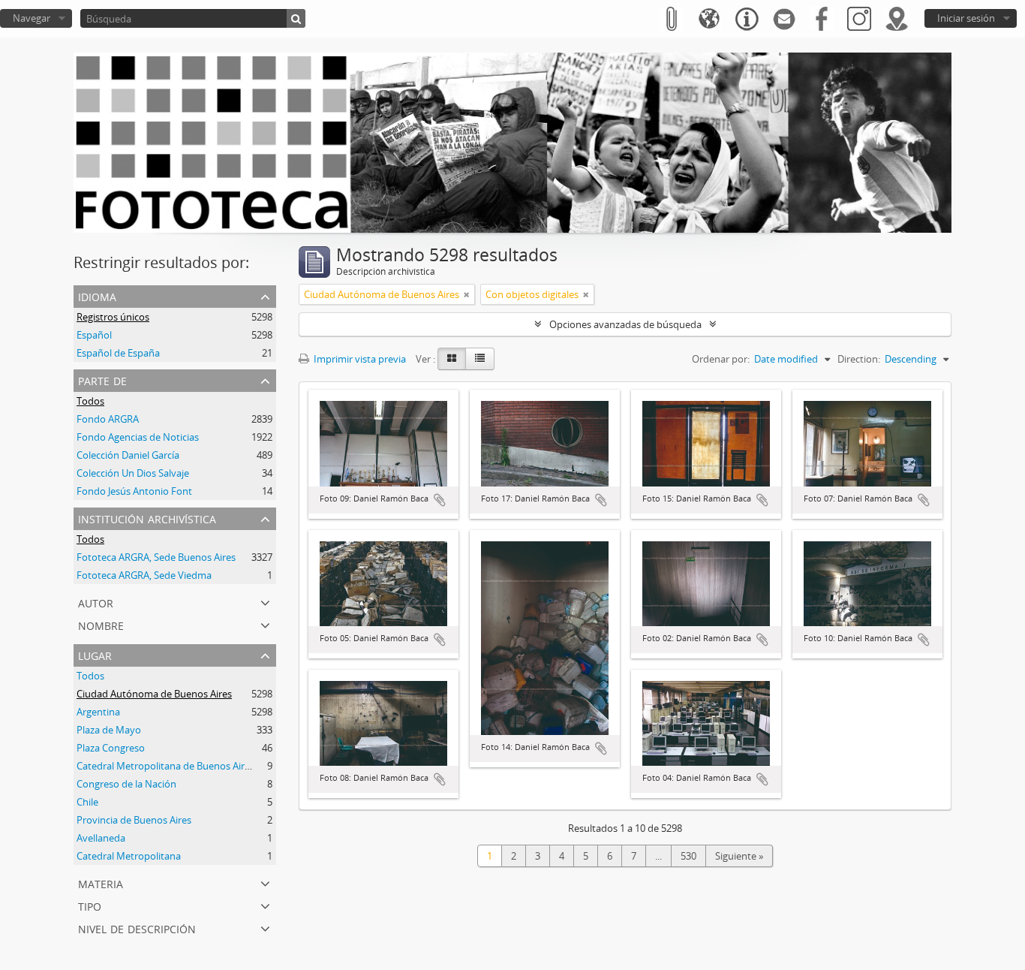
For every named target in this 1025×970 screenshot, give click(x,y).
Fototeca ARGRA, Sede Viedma (144, 575)
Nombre (101, 624)
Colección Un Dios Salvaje (133, 473)
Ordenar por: (721, 359)
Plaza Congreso (111, 748)
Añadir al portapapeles (439, 500)
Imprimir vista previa (358, 359)
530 (688, 856)
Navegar (31, 18)
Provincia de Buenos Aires (134, 820)
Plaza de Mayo (109, 730)
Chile (87, 802)
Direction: (858, 359)
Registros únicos (113, 317)
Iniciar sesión (966, 18)
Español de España (118, 353)
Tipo (89, 905)
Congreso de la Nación (126, 784)
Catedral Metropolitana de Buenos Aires (165, 766)
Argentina (98, 711)
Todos (90, 401)
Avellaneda (101, 838)
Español (94, 335)
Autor (95, 602)
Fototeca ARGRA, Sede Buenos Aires (156, 557)
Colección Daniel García (128, 455)
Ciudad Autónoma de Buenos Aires (154, 693)
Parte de (102, 379)
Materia (100, 882)
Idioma (97, 295)
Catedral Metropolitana (129, 856)
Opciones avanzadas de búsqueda (625, 324)
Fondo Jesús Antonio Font (134, 491)
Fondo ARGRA (108, 419)
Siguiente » (739, 856)
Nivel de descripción (137, 927)
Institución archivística (147, 518)
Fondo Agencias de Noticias (138, 437)
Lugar (95, 654)
